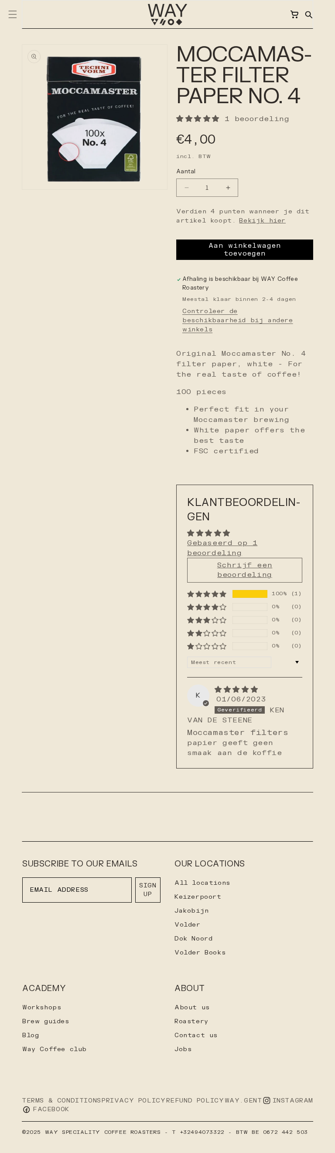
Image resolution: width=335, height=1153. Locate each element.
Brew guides (45, 1021)
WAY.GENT (243, 1100)
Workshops (41, 1007)
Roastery (191, 1021)
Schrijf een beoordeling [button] (245, 570)
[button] (308, 14)
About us (192, 1007)
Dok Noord (193, 938)
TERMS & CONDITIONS (61, 1100)
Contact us (196, 1035)
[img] (236, 689)
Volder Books (200, 952)
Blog (30, 1035)
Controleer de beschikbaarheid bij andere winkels (237, 320)
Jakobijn (191, 910)
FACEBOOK (51, 1109)
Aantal (185, 171)
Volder (187, 924)
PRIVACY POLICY (133, 1100)
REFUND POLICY (195, 1100)
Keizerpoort (198, 896)
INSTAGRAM (293, 1100)
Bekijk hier (262, 220)
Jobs (182, 1049)
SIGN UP (147, 890)
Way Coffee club (54, 1049)
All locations (202, 883)
